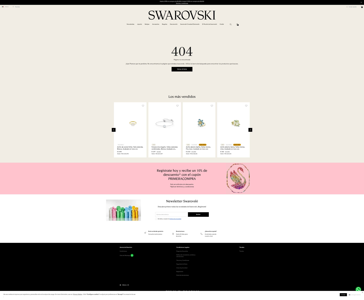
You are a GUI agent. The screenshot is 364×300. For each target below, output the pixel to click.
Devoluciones (180, 231)
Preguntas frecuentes (182, 251)
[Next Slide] (250, 130)
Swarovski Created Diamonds (189, 24)
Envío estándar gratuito (155, 231)
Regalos (164, 24)
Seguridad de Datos (181, 264)
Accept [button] (343, 294)
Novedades (130, 24)
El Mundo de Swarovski (209, 24)
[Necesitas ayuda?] (202, 234)
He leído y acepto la (169, 218)
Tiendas (241, 251)
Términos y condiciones (182, 3)
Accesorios (155, 24)
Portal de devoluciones (182, 275)
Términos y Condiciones (182, 260)
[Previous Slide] (114, 130)
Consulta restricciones (155, 234)
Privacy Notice (77, 294)
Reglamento (179, 271)
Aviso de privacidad (181, 267)
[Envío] (145, 233)
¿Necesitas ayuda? (211, 231)
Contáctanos (123, 251)
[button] (362, 292)
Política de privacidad (175, 218)
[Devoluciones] (173, 234)
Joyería (139, 24)
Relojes (147, 24)
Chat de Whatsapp (125, 255)
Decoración (173, 24)
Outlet (222, 24)
